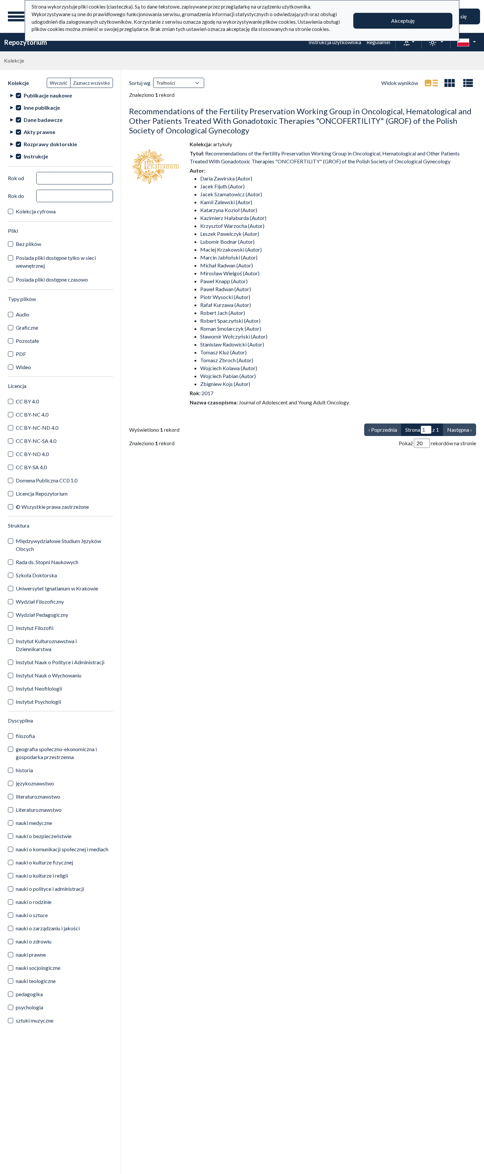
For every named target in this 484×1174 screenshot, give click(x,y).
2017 (207, 393)
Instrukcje (36, 156)
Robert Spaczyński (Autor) (230, 320)
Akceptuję (403, 20)
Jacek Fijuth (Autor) (222, 186)
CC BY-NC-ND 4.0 (37, 427)
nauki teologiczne (36, 981)
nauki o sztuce (32, 915)
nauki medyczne (34, 823)
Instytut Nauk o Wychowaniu (48, 675)
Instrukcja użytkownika (335, 42)
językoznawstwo (35, 783)
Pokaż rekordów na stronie (437, 443)
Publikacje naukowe (48, 95)
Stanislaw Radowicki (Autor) (232, 344)
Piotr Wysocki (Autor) (225, 297)
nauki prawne (31, 954)
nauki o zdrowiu (33, 941)
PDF (21, 354)
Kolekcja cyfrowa (36, 211)
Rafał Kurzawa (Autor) (225, 305)
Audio (22, 314)
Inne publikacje (42, 107)
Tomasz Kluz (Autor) (223, 352)
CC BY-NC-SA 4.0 (36, 441)
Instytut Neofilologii (39, 688)
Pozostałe (27, 341)
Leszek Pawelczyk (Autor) (229, 234)
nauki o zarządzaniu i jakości (48, 928)
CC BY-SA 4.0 (31, 467)
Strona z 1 (422, 429)
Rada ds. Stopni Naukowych (47, 562)
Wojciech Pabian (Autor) (228, 376)
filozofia (25, 736)
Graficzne (27, 327)
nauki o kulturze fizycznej (44, 862)
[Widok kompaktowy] (450, 83)
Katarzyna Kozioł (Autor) (228, 210)
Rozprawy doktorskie (50, 144)
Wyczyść (58, 83)
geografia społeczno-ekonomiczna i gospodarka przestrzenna (56, 753)
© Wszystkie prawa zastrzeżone (52, 507)
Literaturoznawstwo (39, 809)
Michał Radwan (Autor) (226, 265)
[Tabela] (468, 83)
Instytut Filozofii (34, 628)
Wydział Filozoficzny (40, 601)
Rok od (16, 178)
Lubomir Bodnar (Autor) (227, 241)
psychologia (29, 1007)
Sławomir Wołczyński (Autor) (233, 336)
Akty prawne (39, 132)
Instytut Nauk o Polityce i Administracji (60, 662)
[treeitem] (60, 95)
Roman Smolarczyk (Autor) (230, 328)
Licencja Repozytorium (41, 493)
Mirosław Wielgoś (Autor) (229, 273)
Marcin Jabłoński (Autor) (228, 257)
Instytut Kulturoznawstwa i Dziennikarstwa (46, 645)
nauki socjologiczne (38, 968)
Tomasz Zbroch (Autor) (226, 360)
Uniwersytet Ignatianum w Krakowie (57, 588)
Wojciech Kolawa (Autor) (228, 368)
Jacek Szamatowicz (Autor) (231, 194)
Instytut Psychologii (38, 701)
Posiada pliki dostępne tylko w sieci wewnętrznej (56, 262)
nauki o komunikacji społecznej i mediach (62, 849)
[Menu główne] (16, 16)
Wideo (23, 367)
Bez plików (28, 244)
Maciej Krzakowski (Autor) (231, 249)
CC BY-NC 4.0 (32, 414)
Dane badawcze (43, 120)
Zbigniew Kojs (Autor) (225, 384)
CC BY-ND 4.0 (32, 454)
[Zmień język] (466, 42)
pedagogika (29, 994)
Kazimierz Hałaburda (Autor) (233, 218)
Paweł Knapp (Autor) (224, 281)
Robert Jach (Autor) (222, 313)
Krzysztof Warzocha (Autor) (232, 226)
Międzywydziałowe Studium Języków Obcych (58, 545)
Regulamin (378, 42)
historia (24, 770)
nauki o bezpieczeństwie (43, 836)
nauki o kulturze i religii (42, 875)
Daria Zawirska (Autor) (226, 178)
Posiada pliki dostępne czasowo (52, 279)
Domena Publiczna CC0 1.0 (46, 480)
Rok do (16, 196)
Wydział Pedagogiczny (42, 615)
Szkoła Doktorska (36, 575)
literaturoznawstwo (38, 796)
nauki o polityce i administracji (50, 889)
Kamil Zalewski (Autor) (226, 202)
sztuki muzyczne (34, 1020)
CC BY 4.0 (27, 401)
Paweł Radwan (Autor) (225, 289)
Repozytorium (25, 42)
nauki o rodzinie (33, 902)
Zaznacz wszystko (91, 83)
